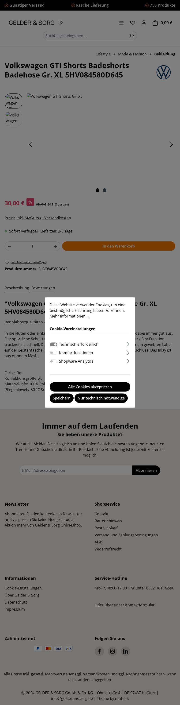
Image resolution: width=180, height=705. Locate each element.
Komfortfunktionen (76, 353)
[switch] (53, 353)
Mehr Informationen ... (69, 316)
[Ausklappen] (128, 344)
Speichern (62, 398)
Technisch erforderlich (78, 344)
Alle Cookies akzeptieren (90, 387)
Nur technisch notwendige (101, 398)
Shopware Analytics (76, 361)
